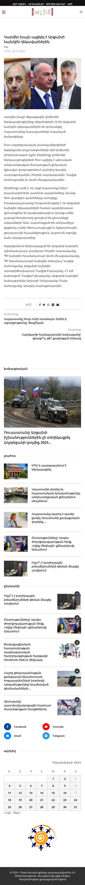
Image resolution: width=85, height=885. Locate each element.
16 (64, 793)
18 (9, 800)
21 (41, 800)
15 (53, 793)
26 (20, 807)
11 (9, 793)
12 (20, 793)
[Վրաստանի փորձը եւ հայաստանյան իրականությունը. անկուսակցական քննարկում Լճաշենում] (16, 495)
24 (75, 800)
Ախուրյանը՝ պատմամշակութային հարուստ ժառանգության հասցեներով (27, 705)
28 (41, 807)
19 (20, 800)
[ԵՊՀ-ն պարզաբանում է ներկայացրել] (16, 471)
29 (53, 807)
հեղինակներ (36, 4)
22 (53, 800)
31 (75, 807)
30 (64, 807)
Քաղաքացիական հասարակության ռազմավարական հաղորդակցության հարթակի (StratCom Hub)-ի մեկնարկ (26, 651)
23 (64, 800)
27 (30, 807)
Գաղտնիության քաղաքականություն (42, 879)
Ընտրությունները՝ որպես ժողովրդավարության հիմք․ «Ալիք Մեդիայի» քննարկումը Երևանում (53, 543)
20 (30, 800)
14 (41, 793)
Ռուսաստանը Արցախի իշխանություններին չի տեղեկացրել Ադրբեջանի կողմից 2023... (37, 437)
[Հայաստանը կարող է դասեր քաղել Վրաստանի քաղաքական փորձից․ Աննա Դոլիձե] (16, 520)
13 (30, 793)
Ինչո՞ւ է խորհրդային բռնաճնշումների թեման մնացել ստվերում (55, 566)
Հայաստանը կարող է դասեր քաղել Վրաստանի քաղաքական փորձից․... (56, 517)
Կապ (69, 4)
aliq (6, 46)
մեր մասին (19, 4)
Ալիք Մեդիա (62, 876)
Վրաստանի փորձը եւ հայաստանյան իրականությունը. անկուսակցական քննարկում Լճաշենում (56, 495)
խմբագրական (16, 368)
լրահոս (10, 456)
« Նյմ (7, 812)
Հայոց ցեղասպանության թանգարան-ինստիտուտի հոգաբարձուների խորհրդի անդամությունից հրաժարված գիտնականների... (26, 680)
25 (9, 807)
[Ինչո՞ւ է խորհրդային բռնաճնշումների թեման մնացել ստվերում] (16, 568)
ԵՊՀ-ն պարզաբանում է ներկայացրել (49, 467)
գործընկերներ (55, 4)
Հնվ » (17, 812)
